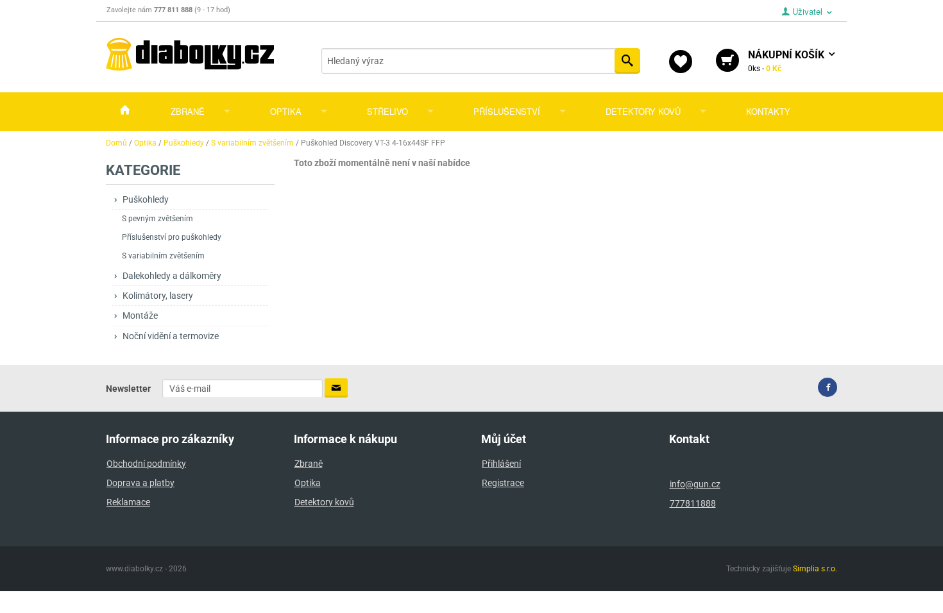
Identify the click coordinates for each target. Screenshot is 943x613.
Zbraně (188, 111)
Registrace (503, 483)
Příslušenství (506, 111)
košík (787, 61)
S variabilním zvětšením (163, 255)
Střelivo (387, 111)
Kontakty (768, 111)
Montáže (140, 315)
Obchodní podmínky (146, 463)
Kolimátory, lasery (158, 295)
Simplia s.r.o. (815, 568)
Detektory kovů (643, 111)
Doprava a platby (140, 483)
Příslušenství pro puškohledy (171, 237)
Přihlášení (501, 463)
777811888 (693, 503)
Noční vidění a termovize (171, 336)
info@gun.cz (695, 484)
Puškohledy (146, 199)
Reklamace (128, 502)
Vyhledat (627, 61)
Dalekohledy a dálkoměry (172, 276)
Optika (286, 111)
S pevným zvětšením (157, 218)
